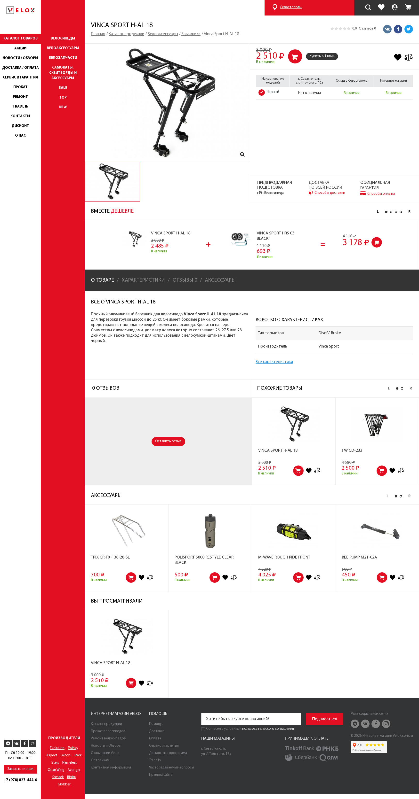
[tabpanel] (112, 182)
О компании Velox (105, 753)
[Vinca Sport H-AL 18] (167, 103)
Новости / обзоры (20, 58)
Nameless (69, 763)
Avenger (74, 770)
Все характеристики (274, 362)
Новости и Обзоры (106, 746)
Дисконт (20, 126)
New (63, 107)
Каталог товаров (20, 38)
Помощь (156, 724)
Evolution (57, 748)
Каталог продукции (106, 724)
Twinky (73, 748)
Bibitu (71, 777)
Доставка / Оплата (20, 68)
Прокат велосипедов (108, 731)
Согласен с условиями (224, 729)
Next (409, 212)
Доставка (156, 731)
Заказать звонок (20, 769)
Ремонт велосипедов (108, 738)
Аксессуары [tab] (220, 280)
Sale (63, 88)
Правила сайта (160, 775)
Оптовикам (100, 760)
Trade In (20, 107)
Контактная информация (111, 767)
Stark (78, 755)
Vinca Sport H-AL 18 (170, 233)
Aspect (51, 755)
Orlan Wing (56, 770)
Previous (377, 212)
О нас (20, 136)
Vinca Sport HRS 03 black (275, 236)
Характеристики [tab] (143, 280)
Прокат (20, 87)
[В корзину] (376, 242)
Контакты (20, 116)
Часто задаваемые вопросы (171, 767)
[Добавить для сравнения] (408, 57)
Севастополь (291, 7)
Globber (64, 784)
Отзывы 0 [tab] (185, 280)
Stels (55, 763)
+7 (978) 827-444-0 (20, 780)
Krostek (58, 777)
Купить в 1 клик (322, 56)
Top (63, 98)
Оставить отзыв (168, 441)
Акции (20, 48)
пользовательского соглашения (268, 729)
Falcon (65, 755)
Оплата (155, 738)
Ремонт (20, 97)
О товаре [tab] (102, 280)
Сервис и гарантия (20, 77)
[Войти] (395, 8)
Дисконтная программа (168, 753)
